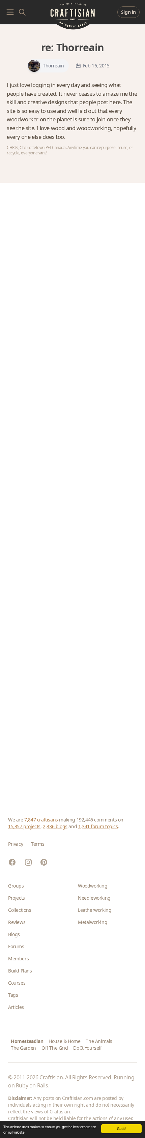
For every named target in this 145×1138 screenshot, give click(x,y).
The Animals (99, 1041)
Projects (16, 898)
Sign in (128, 12)
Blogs (14, 934)
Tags (13, 995)
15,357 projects (24, 826)
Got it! (121, 1128)
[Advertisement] (72, 491)
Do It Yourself (87, 1048)
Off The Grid (54, 1048)
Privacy (15, 844)
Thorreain (80, 47)
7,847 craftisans (41, 819)
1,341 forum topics (98, 826)
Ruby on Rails (32, 1085)
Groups (16, 885)
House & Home (64, 1041)
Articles (16, 1007)
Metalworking (92, 922)
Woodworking (93, 885)
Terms (37, 844)
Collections (19, 910)
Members (18, 958)
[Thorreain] (34, 66)
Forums (16, 946)
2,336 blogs (55, 826)
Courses (16, 983)
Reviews (16, 922)
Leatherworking (94, 910)
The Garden (23, 1048)
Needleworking (94, 898)
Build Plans (20, 970)
